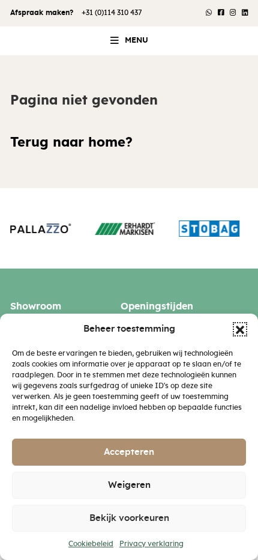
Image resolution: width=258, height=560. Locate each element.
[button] (240, 329)
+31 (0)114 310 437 (112, 13)
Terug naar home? (71, 142)
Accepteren (129, 452)
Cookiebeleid (90, 543)
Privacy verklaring (151, 543)
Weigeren (129, 485)
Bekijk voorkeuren (129, 518)
